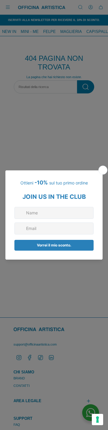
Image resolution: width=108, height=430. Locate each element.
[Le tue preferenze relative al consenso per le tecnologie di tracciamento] (97, 419)
